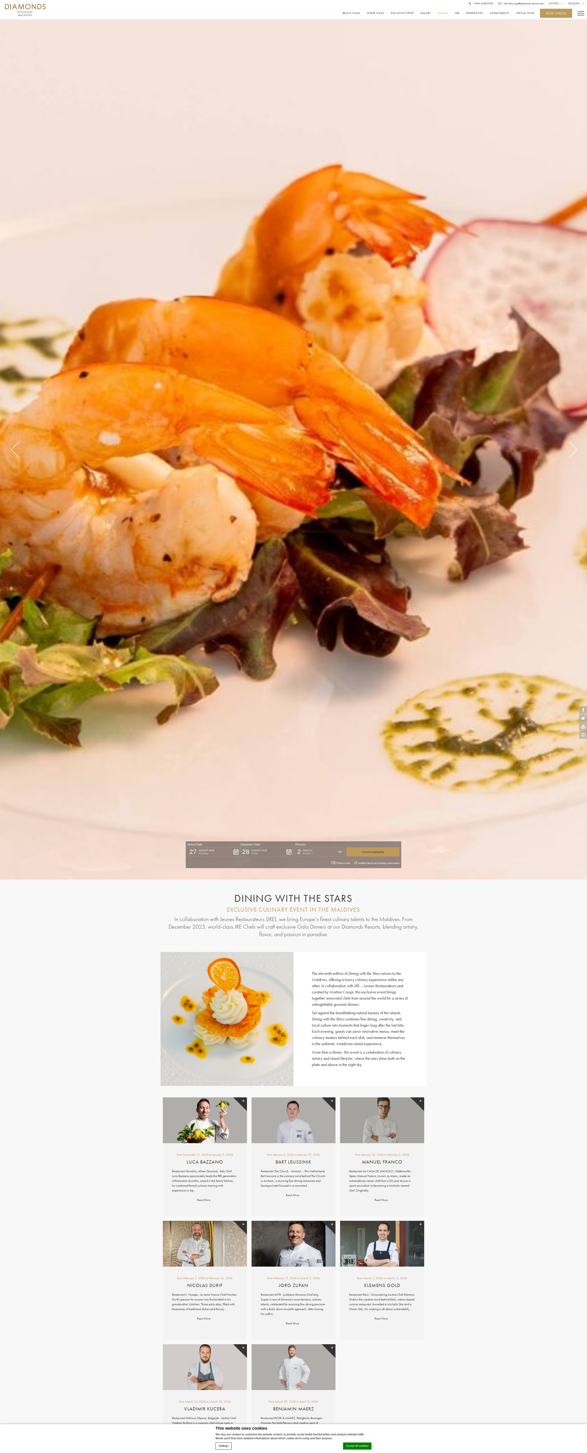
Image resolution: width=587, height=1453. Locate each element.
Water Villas (375, 13)
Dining (443, 13)
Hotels (554, 3)
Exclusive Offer (402, 13)
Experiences (474, 13)
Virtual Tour (525, 13)
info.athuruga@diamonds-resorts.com (523, 3)
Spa (457, 13)
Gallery (425, 13)
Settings (224, 1446)
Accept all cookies (357, 1446)
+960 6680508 (483, 3)
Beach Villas (351, 13)
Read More (203, 1200)
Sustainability (499, 13)
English (574, 3)
